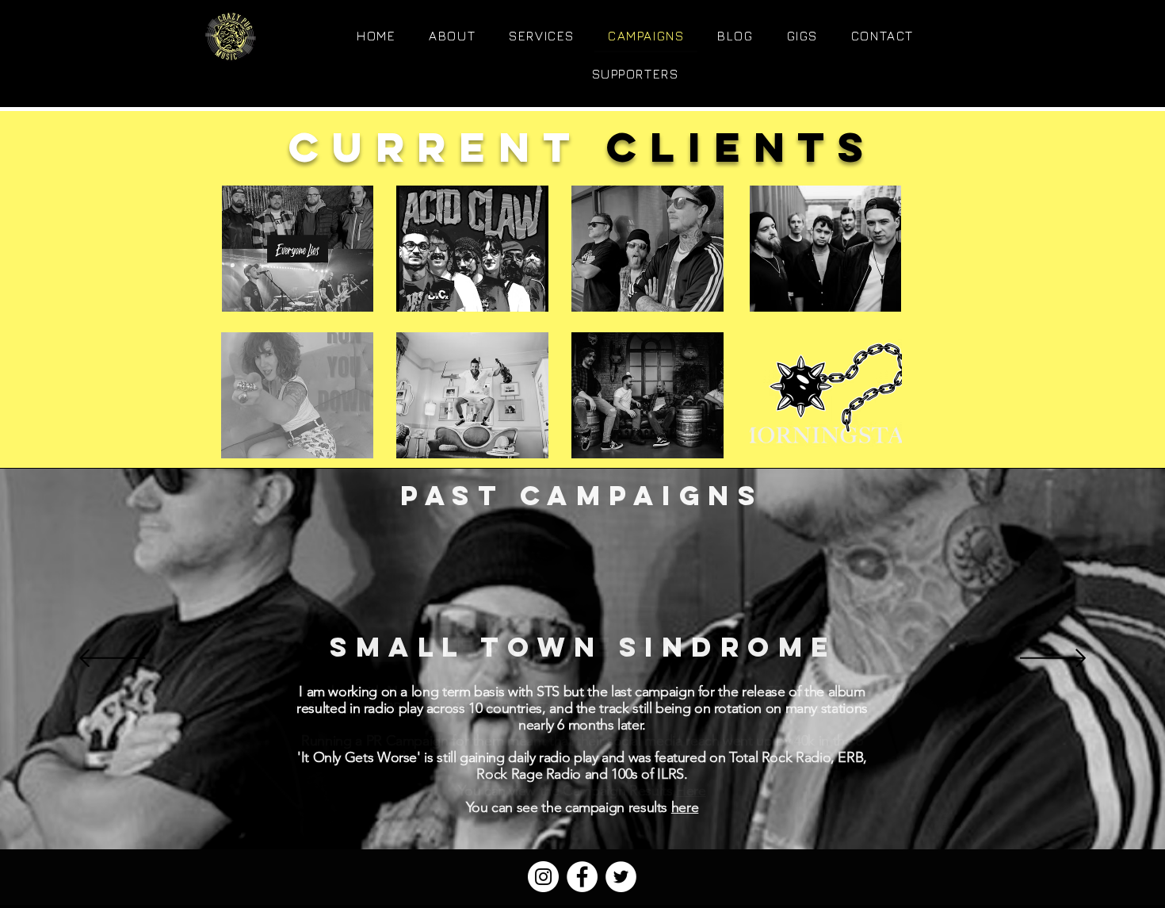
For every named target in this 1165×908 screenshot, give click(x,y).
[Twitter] (620, 876)
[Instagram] (543, 876)
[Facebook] (582, 876)
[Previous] (112, 659)
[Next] (1053, 659)
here (685, 807)
